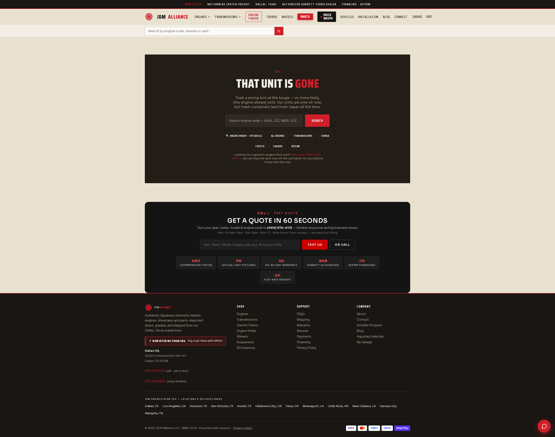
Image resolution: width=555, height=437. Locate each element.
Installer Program (369, 325)
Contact (363, 320)
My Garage (364, 342)
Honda (325, 136)
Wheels (287, 17)
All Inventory (246, 348)
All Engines (278, 136)
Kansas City (388, 406)
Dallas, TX (151, 406)
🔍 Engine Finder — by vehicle (244, 136)
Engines (202, 17)
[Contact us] (544, 426)
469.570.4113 (154, 371)
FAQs (301, 314)
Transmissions (228, 17)
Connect (400, 17)
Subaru (277, 146)
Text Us (315, 244)
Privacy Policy (306, 348)
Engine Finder (253, 16)
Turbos (271, 17)
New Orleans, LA (364, 406)
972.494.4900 (155, 381)
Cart (429, 16)
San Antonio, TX (222, 406)
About (361, 314)
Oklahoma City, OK (268, 406)
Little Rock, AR (338, 406)
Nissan (296, 146)
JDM (172, 17)
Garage (417, 16)
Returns (303, 331)
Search (317, 120)
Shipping (303, 320)
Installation (368, 17)
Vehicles (347, 17)
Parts (305, 16)
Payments (304, 336)
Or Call (342, 245)
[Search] (278, 31)
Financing (303, 342)
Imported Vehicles (370, 336)
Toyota (259, 146)
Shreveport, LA (313, 406)
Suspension (245, 342)
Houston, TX (198, 406)
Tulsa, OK (292, 406)
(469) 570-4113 (279, 228)
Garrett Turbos (247, 325)
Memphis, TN (154, 413)
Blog (386, 17)
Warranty (303, 325)
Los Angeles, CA (174, 406)
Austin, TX (244, 406)
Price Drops (328, 16)
